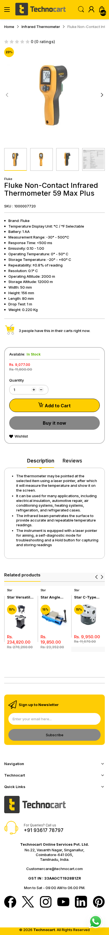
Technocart (44, 929)
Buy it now (54, 423)
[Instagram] (46, 902)
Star (9, 590)
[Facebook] (10, 902)
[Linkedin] (81, 902)
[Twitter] (28, 902)
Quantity (16, 380)
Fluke (8, 179)
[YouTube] (63, 902)
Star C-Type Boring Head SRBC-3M (85, 597)
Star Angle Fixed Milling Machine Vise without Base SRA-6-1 (53, 597)
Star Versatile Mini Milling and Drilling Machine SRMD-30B (19, 597)
